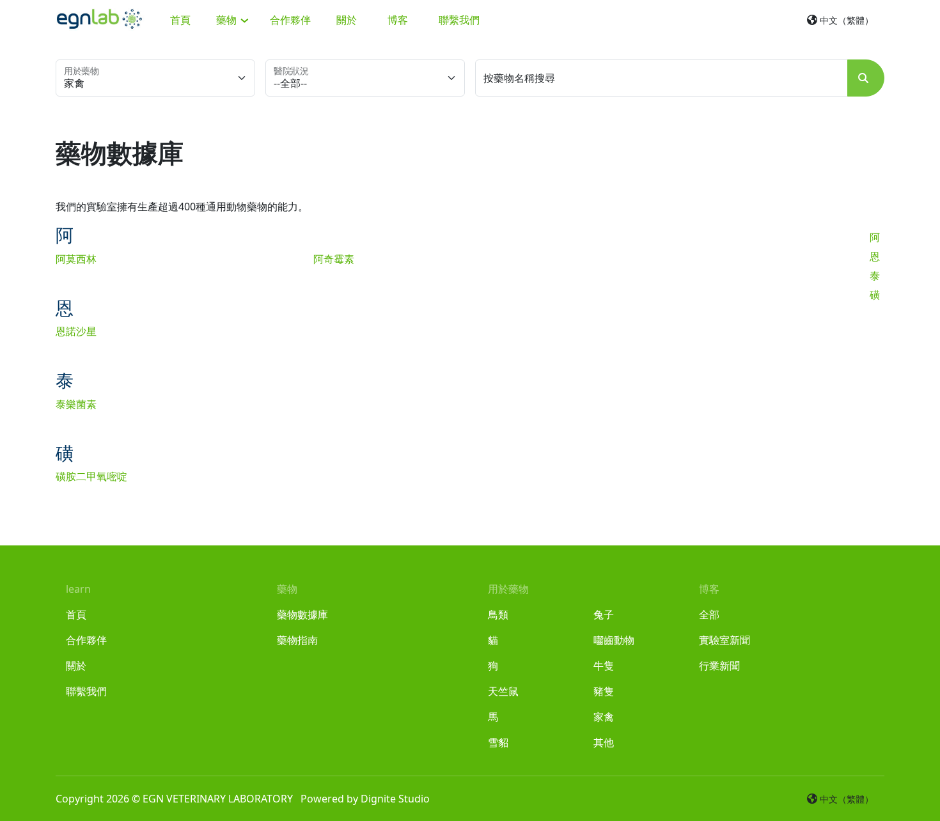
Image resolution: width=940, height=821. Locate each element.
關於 (346, 20)
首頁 (180, 20)
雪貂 (498, 742)
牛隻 (603, 666)
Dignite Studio (395, 799)
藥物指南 (297, 640)
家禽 (603, 717)
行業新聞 (719, 666)
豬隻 (603, 691)
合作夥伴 (290, 20)
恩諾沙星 (76, 331)
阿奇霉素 (333, 259)
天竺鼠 (503, 691)
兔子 (603, 614)
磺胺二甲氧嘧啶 (91, 476)
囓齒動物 (613, 640)
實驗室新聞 (724, 640)
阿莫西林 (76, 259)
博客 (398, 20)
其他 (603, 742)
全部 (709, 614)
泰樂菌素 (76, 404)
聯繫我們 (459, 20)
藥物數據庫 (302, 614)
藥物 (227, 20)
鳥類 (498, 614)
